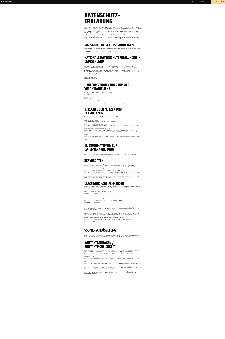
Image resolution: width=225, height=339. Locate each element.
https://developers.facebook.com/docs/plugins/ (92, 202)
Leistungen (193, 2)
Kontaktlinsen (203, 2)
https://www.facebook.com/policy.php (90, 221)
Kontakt (222, 2)
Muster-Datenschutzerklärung (90, 276)
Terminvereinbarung (215, 2)
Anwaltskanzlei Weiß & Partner (101, 276)
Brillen (198, 2)
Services (209, 2)
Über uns (188, 2)
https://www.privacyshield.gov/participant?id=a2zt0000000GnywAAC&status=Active (98, 193)
